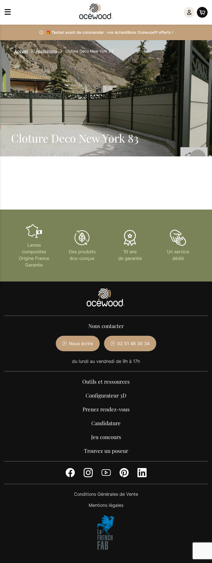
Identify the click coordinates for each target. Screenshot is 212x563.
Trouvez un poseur (106, 450)
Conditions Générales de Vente (106, 494)
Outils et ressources (106, 381)
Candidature (106, 423)
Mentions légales (106, 505)
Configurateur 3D (106, 395)
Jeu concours (106, 436)
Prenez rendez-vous (106, 409)
